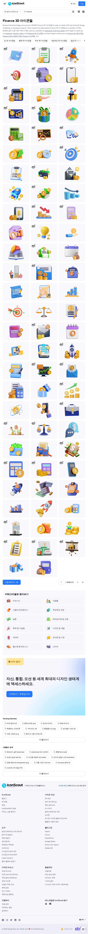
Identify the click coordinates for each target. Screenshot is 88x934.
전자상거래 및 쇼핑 (60, 619)
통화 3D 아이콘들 (25, 41)
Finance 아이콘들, (29, 36)
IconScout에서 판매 (9, 808)
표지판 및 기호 (59, 637)
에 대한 (4, 802)
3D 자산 (48, 798)
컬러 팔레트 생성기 (9, 861)
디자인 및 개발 (59, 628)
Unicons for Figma (52, 845)
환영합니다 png (50, 729)
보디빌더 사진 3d (69, 729)
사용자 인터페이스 (20, 610)
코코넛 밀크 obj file (14, 757)
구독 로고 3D (32, 729)
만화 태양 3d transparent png (18, 763)
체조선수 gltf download (15, 752)
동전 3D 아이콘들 (77, 41)
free (19, 25)
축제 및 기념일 (19, 628)
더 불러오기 (44, 740)
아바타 (15, 637)
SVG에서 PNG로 (8, 845)
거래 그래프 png (13, 734)
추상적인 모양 (58, 610)
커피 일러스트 (12, 723)
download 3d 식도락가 (40, 752)
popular (16, 33)
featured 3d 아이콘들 (35, 33)
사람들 (55, 601)
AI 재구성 (5, 848)
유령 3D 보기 (64, 723)
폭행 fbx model (61, 752)
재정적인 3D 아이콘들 (59, 41)
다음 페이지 (10, 582)
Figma (47, 831)
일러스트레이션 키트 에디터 (12, 831)
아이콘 (47, 815)
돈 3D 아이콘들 (9, 41)
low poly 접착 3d (64, 763)
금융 (14, 619)
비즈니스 (16, 601)
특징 (3, 805)
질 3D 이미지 (47, 723)
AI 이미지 (48, 808)
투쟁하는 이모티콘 (13, 729)
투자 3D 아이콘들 (41, 41)
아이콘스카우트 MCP (9, 855)
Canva (47, 835)
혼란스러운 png (30, 723)
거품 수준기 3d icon (43, 763)
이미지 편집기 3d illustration (64, 757)
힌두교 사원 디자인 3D (34, 734)
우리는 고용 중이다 (9, 812)
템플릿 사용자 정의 (52, 822)
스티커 (55, 647)
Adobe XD (49, 848)
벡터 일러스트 (50, 805)
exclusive (9, 33)
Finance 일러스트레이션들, (12, 36)
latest (21, 33)
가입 (81, 4)
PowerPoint (49, 838)
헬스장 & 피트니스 (20, 647)
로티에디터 (6, 841)
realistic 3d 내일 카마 (15, 768)
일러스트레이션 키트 (52, 812)
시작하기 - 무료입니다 (19, 694)
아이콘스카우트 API (9, 851)
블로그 (4, 798)
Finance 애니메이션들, (75, 33)
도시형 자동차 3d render (37, 757)
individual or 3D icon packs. (55, 31)
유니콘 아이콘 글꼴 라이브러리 (56, 818)
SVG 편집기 (6, 838)
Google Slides (50, 841)
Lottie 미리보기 (7, 858)
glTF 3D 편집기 (7, 835)
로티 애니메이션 (51, 802)
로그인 (73, 3)
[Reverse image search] (73, 11)
